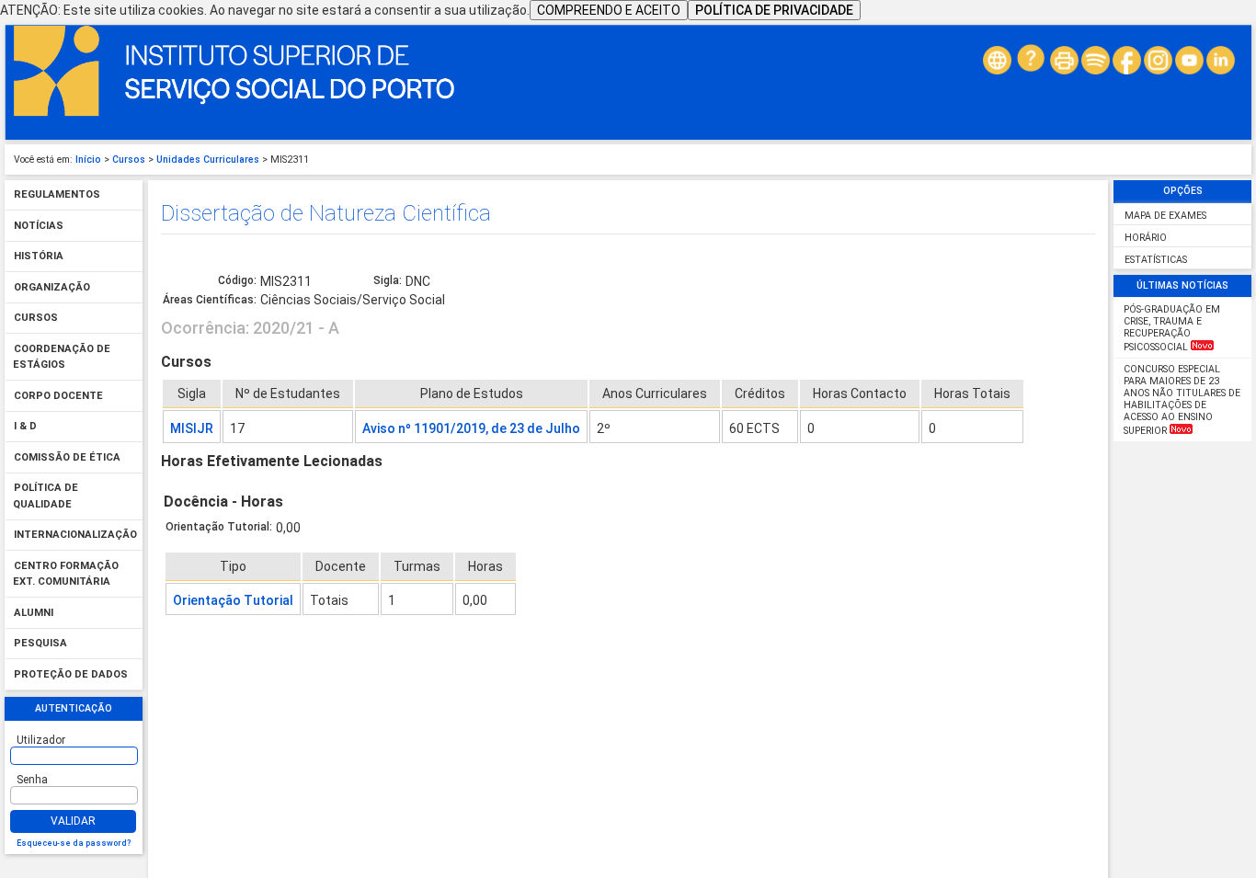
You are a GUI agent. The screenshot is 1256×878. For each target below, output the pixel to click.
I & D (25, 427)
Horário (1146, 238)
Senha (32, 779)
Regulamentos (57, 195)
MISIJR (191, 428)
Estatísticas (1156, 260)
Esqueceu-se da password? (74, 843)
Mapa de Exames (1165, 216)
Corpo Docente (58, 396)
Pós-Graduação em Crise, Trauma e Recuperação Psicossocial (1172, 328)
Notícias (38, 226)
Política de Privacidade (774, 10)
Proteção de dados (71, 674)
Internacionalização (75, 536)
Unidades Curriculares (207, 159)
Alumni (33, 613)
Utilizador (41, 740)
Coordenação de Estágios (61, 357)
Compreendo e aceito (608, 10)
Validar (73, 821)
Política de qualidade (45, 497)
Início (88, 159)
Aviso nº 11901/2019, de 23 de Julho (471, 428)
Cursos (128, 159)
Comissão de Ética (67, 457)
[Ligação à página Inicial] (234, 112)
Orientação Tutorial (233, 600)
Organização (52, 287)
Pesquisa (40, 644)
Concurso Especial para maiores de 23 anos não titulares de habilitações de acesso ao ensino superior (1182, 400)
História (38, 257)
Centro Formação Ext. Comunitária (66, 574)
